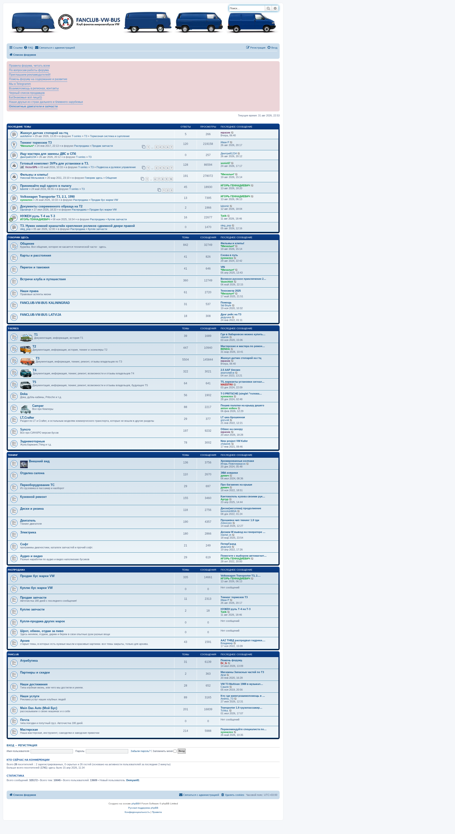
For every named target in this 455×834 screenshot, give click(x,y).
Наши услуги (29, 696)
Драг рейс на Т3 (231, 314)
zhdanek (226, 443)
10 (171, 179)
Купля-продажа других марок (42, 621)
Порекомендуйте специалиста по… (244, 729)
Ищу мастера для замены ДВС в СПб (48, 154)
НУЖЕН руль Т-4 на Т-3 (37, 216)
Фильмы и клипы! (34, 174)
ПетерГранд (228, 543)
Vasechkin (227, 281)
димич (225, 475)
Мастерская (29, 729)
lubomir (24, 189)
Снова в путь (229, 255)
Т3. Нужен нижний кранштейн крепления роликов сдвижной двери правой (77, 226)
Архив (25, 640)
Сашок (225, 686)
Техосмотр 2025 (231, 290)
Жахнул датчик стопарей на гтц (44, 133)
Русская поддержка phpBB (143, 808)
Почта (24, 720)
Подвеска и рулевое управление (116, 167)
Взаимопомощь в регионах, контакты (34, 88)
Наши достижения (34, 684)
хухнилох (26, 199)
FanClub (13, 654)
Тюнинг (13, 455)
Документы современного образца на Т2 (51, 206)
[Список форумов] (143, 21)
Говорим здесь (94, 177)
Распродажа (81, 145)
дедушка (226, 317)
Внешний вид (39, 461)
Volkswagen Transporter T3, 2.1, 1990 (47, 196)
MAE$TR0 (227, 384)
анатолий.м (227, 372)
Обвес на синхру (232, 429)
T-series (76, 136)
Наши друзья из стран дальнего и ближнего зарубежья (46, 102)
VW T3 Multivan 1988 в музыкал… (242, 684)
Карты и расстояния (35, 255)
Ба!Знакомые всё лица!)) (25, 97)
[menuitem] (28, 47)
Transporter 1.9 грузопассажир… (241, 707)
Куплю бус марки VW (36, 588)
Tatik (224, 215)
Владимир (227, 643)
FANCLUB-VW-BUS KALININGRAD (45, 303)
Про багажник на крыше (236, 484)
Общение (111, 177)
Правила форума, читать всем (29, 65)
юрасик (225, 132)
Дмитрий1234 (28, 157)
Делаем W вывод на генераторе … (243, 532)
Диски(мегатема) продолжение (241, 508)
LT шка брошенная (233, 417)
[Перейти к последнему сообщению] (232, 132)
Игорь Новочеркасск (233, 463)
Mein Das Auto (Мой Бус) (38, 708)
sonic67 (225, 163)
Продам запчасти (102, 145)
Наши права (29, 291)
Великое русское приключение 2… (243, 278)
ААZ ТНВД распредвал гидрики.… (243, 640)
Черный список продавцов (27, 93)
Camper (38, 406)
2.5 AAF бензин (230, 369)
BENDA (225, 349)
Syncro (25, 429)
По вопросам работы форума (29, 70)
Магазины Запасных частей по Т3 (242, 672)
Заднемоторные (32, 441)
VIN (223, 267)
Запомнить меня (163, 751)
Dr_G (224, 663)
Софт (24, 544)
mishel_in (226, 534)
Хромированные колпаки (237, 460)
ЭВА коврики (229, 472)
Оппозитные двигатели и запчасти (33, 106)
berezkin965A (229, 511)
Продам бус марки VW (104, 199)
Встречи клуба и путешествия (43, 279)
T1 (36, 334)
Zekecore (226, 523)
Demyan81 (132, 780)
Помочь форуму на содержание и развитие (38, 79)
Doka (23, 394)
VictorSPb (31, 167)
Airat (223, 675)
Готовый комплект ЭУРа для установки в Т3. (54, 163)
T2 (34, 346)
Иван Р (225, 142)
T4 (34, 370)
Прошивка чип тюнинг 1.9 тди (240, 520)
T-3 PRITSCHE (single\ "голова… (241, 393)
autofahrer (26, 136)
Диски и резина (32, 508)
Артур (224, 499)
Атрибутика (29, 660)
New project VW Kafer (234, 441)
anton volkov (229, 408)
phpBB (135, 803)
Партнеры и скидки (35, 672)
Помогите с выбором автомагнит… (244, 555)
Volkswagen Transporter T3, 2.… (241, 575)
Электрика (28, 532)
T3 (85, 136)
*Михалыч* (27, 145)
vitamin (225, 337)
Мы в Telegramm (20, 84)
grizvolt (225, 420)
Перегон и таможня (35, 267)
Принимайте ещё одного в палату (45, 186)
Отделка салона (32, 473)
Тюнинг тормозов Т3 (36, 142)
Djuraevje (25, 209)
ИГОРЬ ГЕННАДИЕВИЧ (235, 185)
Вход (10, 745)
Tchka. (224, 710)
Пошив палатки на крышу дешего (242, 405)
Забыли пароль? (140, 751)
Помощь (226, 302)
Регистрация (27, 745)
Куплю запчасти (117, 219)
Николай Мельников (32, 177)
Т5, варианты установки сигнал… (242, 381)
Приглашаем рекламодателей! (29, 74)
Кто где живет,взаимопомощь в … (243, 695)
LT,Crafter (27, 417)
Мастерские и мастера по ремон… (243, 346)
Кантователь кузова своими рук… (243, 496)
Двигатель (28, 520)
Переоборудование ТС (37, 485)
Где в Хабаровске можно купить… (243, 334)
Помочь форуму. (231, 660)
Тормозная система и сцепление (110, 136)
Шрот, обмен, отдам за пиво (42, 631)
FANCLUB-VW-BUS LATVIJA (40, 314)
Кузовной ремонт (33, 497)
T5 (34, 382)
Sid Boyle (226, 305)
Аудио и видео (31, 556)
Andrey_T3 (227, 698)
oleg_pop (25, 229)
